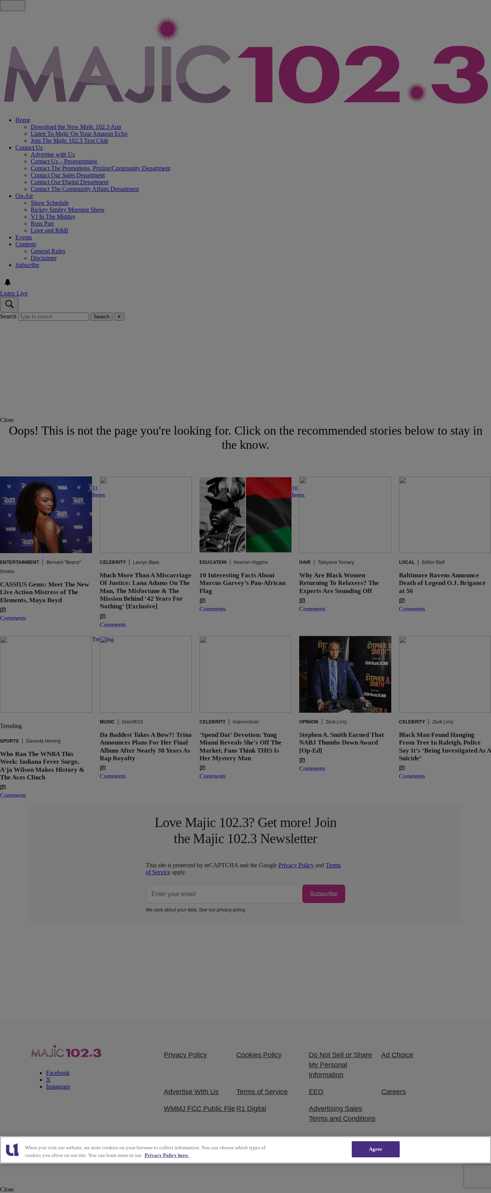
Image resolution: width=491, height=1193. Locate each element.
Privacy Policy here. (167, 1155)
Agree (375, 1149)
